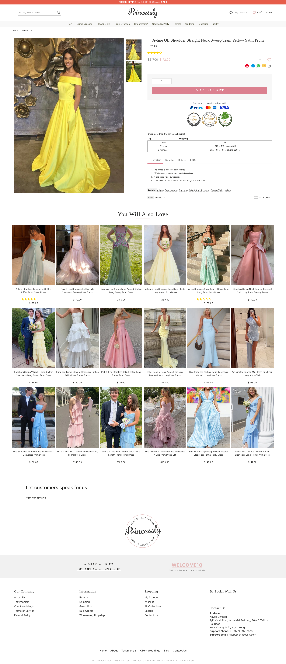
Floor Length (171, 190)
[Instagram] (221, 601)
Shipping (169, 160)
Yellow (228, 190)
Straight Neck (202, 190)
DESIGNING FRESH (185, 661)
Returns (182, 160)
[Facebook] (213, 601)
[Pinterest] (229, 601)
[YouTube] (237, 601)
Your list (261, 59)
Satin (191, 190)
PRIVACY (170, 661)
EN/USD (268, 13)
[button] (155, 52)
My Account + (241, 12)
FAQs (193, 160)
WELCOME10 (187, 565)
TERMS (160, 661)
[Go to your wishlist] (231, 11)
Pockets (183, 190)
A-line (160, 190)
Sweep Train (217, 190)
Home (15, 30)
